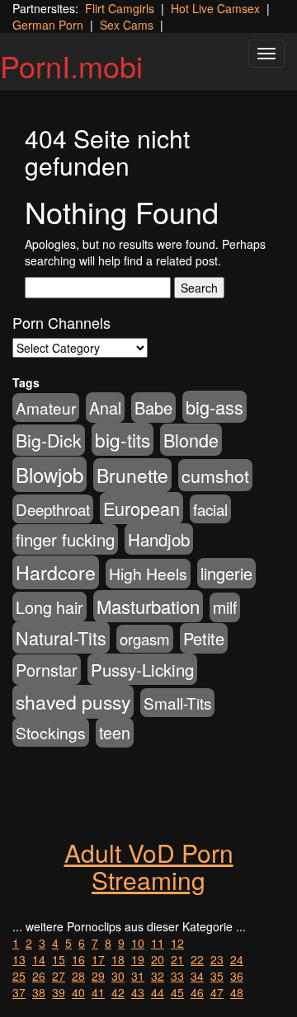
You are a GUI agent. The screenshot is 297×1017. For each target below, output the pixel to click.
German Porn (47, 24)
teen (114, 732)
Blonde (191, 439)
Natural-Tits (61, 637)
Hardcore (56, 572)
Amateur (46, 407)
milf (225, 607)
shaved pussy (73, 701)
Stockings (51, 732)
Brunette (132, 475)
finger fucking (65, 539)
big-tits (122, 439)
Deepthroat (53, 509)
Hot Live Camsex (215, 8)
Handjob (159, 539)
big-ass (214, 406)
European (141, 508)
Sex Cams (126, 24)
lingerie (226, 573)
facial (210, 509)
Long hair (49, 607)
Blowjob (49, 474)
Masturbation (148, 606)
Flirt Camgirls (119, 8)
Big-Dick (49, 440)
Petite (203, 638)
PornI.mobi (71, 66)
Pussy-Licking (142, 669)
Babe (153, 407)
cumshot (215, 475)
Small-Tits (177, 702)
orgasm (145, 638)
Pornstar (47, 670)
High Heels (148, 573)
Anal (105, 407)
